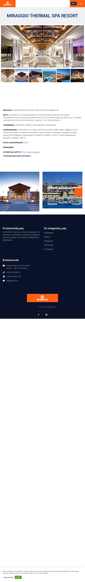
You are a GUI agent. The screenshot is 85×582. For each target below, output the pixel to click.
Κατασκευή (48, 245)
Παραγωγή (48, 241)
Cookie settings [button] (8, 577)
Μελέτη (47, 237)
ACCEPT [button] (18, 577)
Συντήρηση (48, 249)
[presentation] (78, 192)
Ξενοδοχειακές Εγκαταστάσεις (17, 156)
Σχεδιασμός (49, 233)
